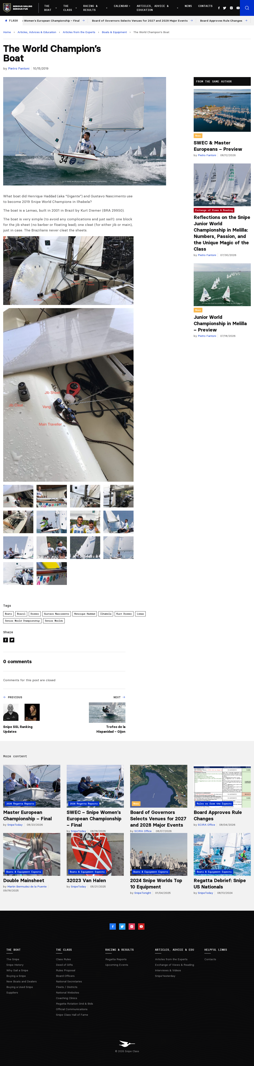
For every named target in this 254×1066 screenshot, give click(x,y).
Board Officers (65, 976)
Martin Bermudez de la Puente (27, 886)
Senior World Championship (22, 620)
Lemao (140, 613)
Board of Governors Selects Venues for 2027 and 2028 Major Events (158, 818)
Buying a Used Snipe (19, 987)
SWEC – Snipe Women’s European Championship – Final (94, 818)
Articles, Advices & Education (36, 32)
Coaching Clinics (66, 998)
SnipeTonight (142, 893)
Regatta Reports (116, 959)
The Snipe (12, 959)
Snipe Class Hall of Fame (72, 1014)
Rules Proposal (65, 970)
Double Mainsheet (23, 880)
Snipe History (15, 965)
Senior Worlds (54, 620)
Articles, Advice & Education (153, 8)
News (188, 6)
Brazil (21, 613)
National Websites (67, 992)
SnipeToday (15, 824)
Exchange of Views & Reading (214, 210)
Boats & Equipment (114, 32)
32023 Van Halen (86, 880)
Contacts (205, 6)
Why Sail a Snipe (17, 970)
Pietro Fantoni (18, 68)
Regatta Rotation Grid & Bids (74, 1003)
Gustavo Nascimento (56, 613)
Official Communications (72, 1009)
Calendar (121, 6)
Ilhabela (105, 613)
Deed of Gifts (64, 965)
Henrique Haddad (84, 613)
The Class (67, 8)
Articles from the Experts (79, 32)
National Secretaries (69, 981)
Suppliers (12, 992)
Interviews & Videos (168, 970)
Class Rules (63, 959)
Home (7, 32)
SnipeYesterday (165, 976)
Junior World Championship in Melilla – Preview (220, 323)
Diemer (35, 613)
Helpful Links (215, 949)
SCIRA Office (143, 831)
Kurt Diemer (124, 613)
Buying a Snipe (16, 976)
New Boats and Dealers (21, 981)
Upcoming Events (116, 965)
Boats (8, 613)
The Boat (47, 8)
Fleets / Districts (66, 987)
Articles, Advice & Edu (174, 949)
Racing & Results (90, 8)
